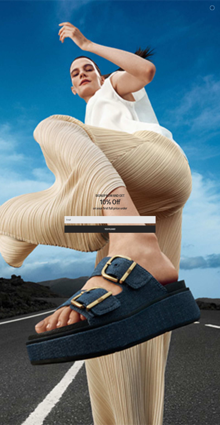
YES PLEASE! (110, 229)
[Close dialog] (212, 8)
